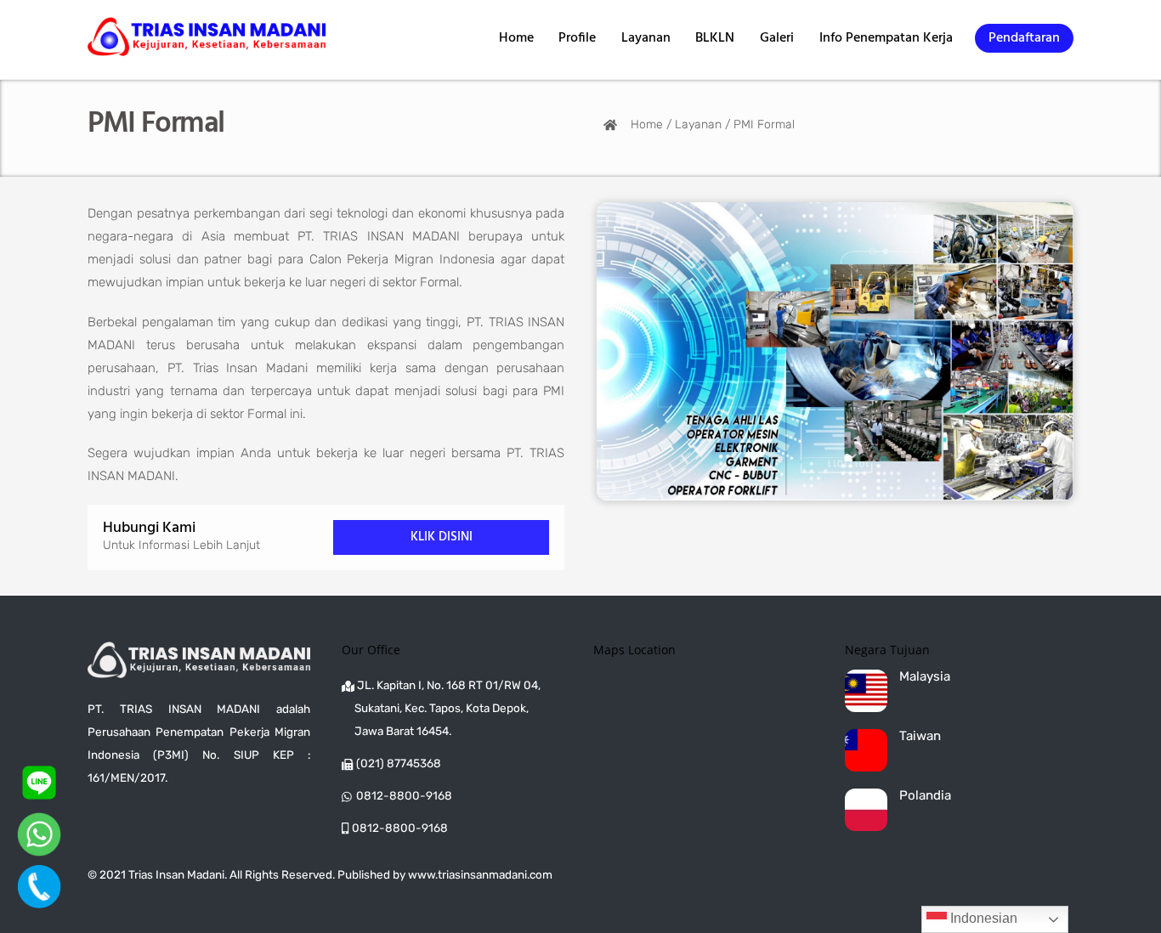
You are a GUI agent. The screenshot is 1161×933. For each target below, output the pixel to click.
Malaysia (924, 677)
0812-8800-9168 (404, 795)
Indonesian (982, 918)
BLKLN (714, 38)
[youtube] (183, 821)
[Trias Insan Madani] (207, 48)
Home (516, 38)
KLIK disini (442, 537)
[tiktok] (145, 821)
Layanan (646, 38)
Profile (577, 38)
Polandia (925, 796)
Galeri (777, 38)
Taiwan (920, 736)
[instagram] (108, 821)
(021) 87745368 (398, 763)
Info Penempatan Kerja (886, 38)
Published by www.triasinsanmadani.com (444, 874)
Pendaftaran (1024, 38)
